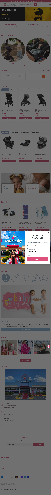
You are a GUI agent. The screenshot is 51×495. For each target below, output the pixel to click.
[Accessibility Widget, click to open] (48, 346)
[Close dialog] (48, 232)
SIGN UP (38, 259)
